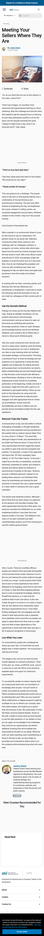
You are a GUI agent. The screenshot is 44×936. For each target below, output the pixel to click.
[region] (22, 169)
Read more (17, 795)
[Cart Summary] (39, 9)
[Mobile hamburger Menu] (4, 9)
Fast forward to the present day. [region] (15, 226)
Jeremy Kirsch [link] (15, 48)
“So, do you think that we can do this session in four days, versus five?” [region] (21, 96)
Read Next (10, 837)
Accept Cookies (22, 932)
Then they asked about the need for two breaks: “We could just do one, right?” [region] (21, 178)
